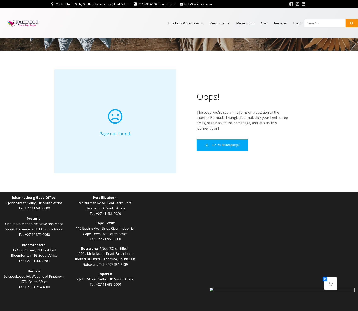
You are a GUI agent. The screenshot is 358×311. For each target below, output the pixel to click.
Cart (264, 23)
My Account (245, 23)
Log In (297, 23)
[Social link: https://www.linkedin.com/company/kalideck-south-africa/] (303, 4)
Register (280, 23)
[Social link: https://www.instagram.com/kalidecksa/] (297, 4)
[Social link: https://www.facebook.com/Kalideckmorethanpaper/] (291, 4)
